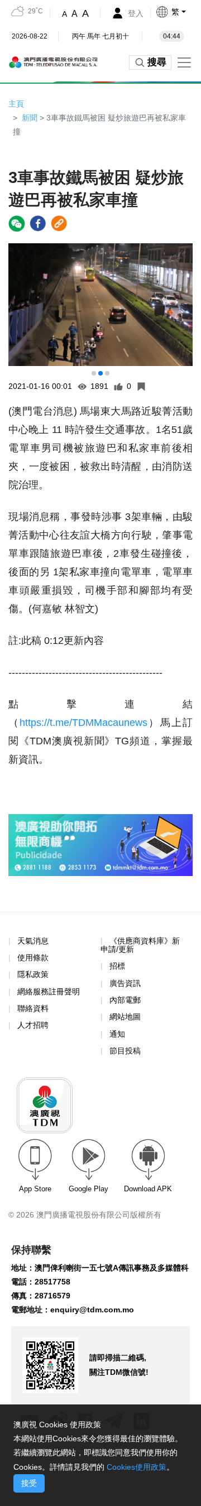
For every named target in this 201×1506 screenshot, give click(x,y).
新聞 (29, 117)
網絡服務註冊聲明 (48, 991)
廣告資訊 (125, 983)
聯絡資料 (33, 1008)
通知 (117, 1033)
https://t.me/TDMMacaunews (83, 722)
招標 (117, 965)
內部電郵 (125, 999)
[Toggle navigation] (184, 62)
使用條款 (33, 958)
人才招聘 (33, 1025)
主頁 (16, 103)
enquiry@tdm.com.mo (92, 1309)
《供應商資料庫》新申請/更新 (140, 945)
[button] (178, 11)
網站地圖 (125, 1016)
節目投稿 (125, 1050)
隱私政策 (33, 974)
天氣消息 (33, 940)
